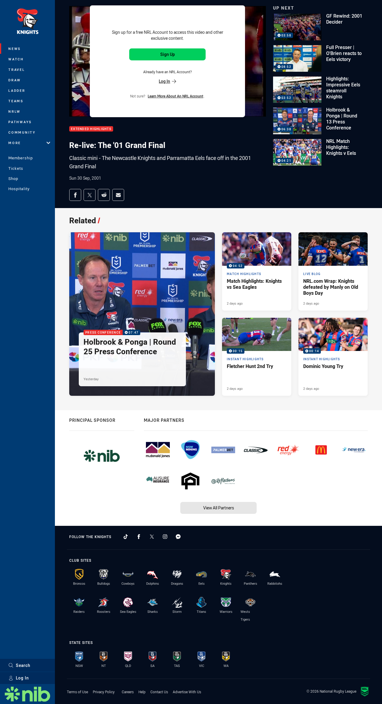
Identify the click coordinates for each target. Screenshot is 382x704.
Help (142, 691)
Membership (20, 158)
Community (22, 132)
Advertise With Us (187, 691)
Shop (13, 178)
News (14, 48)
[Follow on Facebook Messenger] (178, 536)
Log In (22, 678)
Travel (16, 69)
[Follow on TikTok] (125, 536)
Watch (16, 59)
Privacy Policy (104, 691)
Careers (128, 691)
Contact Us (159, 691)
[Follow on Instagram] (165, 536)
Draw (14, 80)
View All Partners (218, 508)
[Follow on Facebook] (138, 536)
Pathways (20, 122)
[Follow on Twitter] (152, 536)
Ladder (16, 90)
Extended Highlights (91, 129)
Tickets (15, 168)
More (14, 143)
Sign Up (167, 54)
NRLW (14, 111)
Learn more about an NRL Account (175, 96)
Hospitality (19, 188)
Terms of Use (77, 691)
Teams (16, 101)
